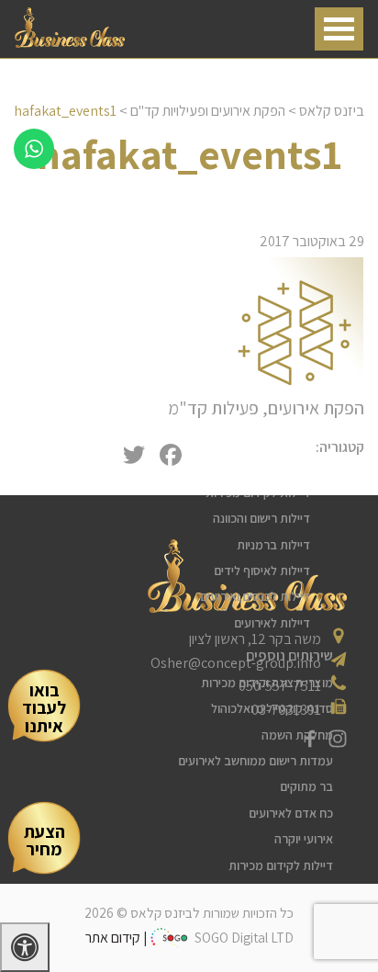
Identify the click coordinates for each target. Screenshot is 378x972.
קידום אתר (112, 937)
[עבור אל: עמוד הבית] (70, 42)
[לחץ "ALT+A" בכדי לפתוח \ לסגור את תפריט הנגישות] (25, 947)
